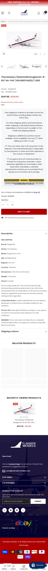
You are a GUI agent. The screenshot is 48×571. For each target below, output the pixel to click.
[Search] (9, 13)
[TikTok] (17, 510)
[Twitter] (23, 510)
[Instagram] (11, 510)
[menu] (2, 13)
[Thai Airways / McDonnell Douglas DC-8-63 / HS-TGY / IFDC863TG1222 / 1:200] (24, 409)
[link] (12, 383)
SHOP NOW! (24, 4)
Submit (38, 501)
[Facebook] (4, 510)
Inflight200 (12, 89)
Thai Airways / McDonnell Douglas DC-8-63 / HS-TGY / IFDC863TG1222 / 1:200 (24, 421)
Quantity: (4, 200)
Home (3, 21)
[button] (40, 54)
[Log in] (39, 13)
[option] (24, 40)
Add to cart (24, 212)
